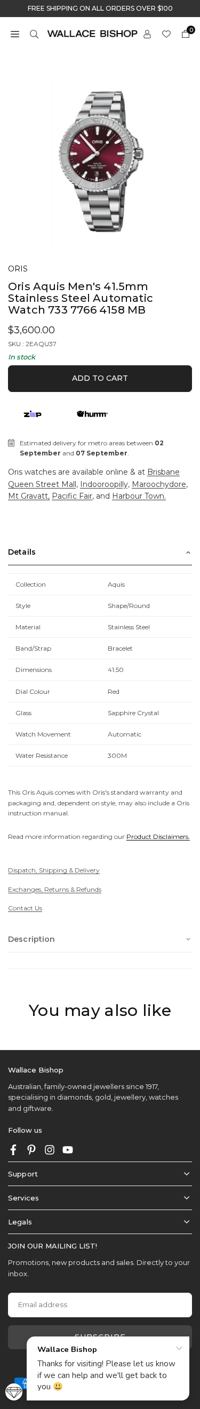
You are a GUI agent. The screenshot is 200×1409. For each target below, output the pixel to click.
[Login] (147, 33)
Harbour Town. (139, 496)
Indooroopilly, (105, 484)
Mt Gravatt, (29, 496)
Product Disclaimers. (158, 836)
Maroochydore (159, 484)
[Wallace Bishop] (92, 33)
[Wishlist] (166, 33)
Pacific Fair (72, 496)
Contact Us (25, 908)
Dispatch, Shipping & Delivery (54, 870)
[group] (100, 160)
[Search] (34, 33)
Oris (18, 269)
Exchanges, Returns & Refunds (54, 889)
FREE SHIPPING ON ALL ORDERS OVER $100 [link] (100, 8)
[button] (15, 33)
